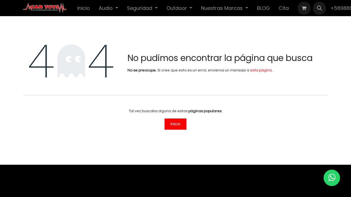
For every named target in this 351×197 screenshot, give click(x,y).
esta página (261, 70)
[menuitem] (83, 8)
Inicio (175, 124)
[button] (319, 8)
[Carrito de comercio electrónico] (304, 8)
